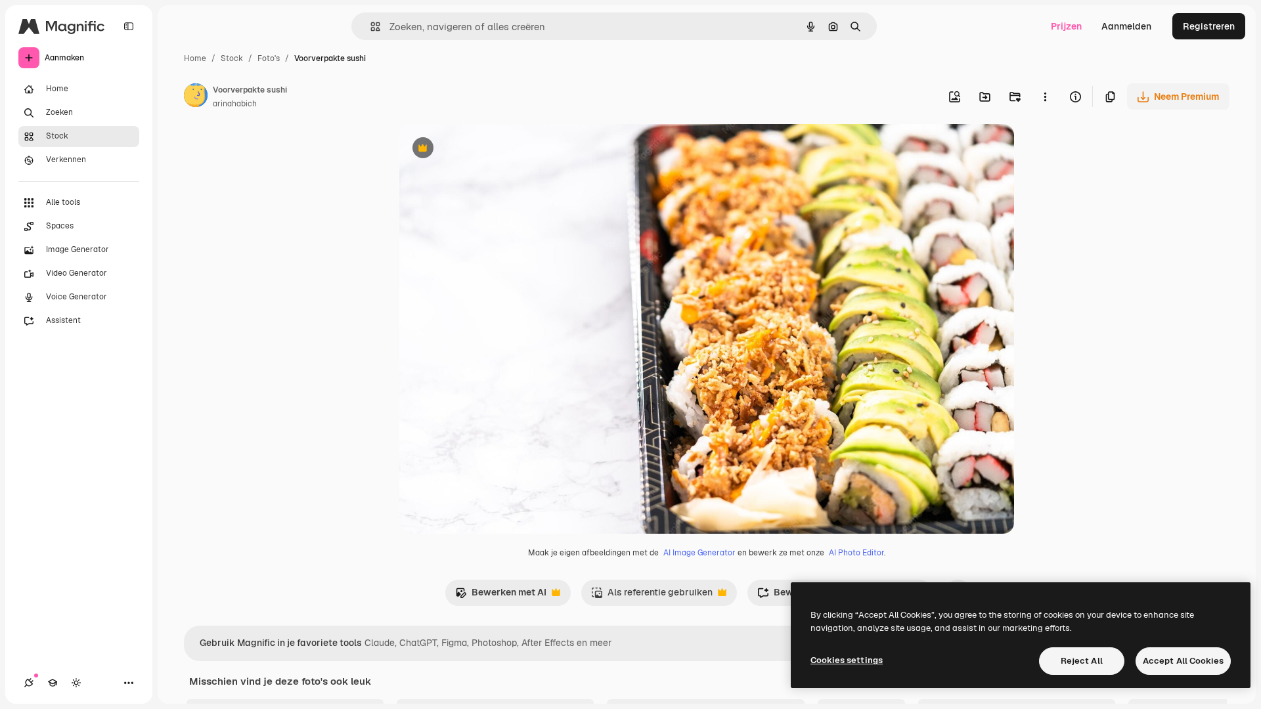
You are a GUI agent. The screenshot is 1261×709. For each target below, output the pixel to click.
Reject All (1082, 660)
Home (195, 58)
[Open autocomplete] (370, 27)
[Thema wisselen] (76, 682)
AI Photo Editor (856, 553)
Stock (232, 58)
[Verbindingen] (28, 682)
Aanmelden (1126, 26)
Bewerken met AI (500, 595)
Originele (485, 149)
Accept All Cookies (1183, 660)
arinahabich (235, 103)
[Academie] (52, 682)
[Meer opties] (1045, 96)
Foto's (268, 58)
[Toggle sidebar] (128, 26)
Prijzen (1066, 26)
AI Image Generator (699, 553)
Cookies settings (846, 660)
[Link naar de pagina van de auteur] (196, 97)
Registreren (1209, 26)
